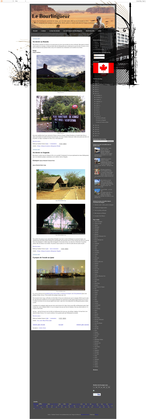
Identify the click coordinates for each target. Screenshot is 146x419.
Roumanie (97, 341)
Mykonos (95, 405)
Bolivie (96, 238)
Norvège (96, 321)
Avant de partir (90, 31)
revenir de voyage (42, 405)
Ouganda (59, 251)
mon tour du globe (36, 407)
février (97, 116)
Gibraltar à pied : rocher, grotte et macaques (106, 148)
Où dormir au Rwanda (41, 42)
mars (97, 114)
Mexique (96, 314)
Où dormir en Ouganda (41, 152)
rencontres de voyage (79, 405)
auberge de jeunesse (76, 404)
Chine (96, 249)
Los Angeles (55, 405)
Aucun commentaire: (54, 248)
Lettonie (96, 303)
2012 (96, 133)
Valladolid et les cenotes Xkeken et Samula (106, 159)
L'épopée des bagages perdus (101, 207)
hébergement (53, 146)
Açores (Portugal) (98, 221)
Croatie (96, 254)
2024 (96, 85)
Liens (99, 31)
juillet (97, 105)
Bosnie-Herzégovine (99, 239)
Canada (96, 245)
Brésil (96, 241)
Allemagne (97, 227)
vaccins (111, 407)
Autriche (96, 232)
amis (60, 405)
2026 (96, 81)
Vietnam (96, 366)
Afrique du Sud (98, 223)
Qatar (50, 320)
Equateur (96, 263)
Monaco (96, 316)
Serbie (96, 348)
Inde (95, 288)
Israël (96, 296)
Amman (49, 407)
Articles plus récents (39, 325)
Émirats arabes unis (99, 261)
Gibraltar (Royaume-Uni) (100, 276)
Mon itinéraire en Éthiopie (100, 213)
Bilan (84, 404)
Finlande (96, 272)
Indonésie (97, 290)
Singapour (97, 350)
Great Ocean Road (88, 405)
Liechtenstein (97, 305)
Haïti (96, 281)
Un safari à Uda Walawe (100, 216)
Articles (97, 55)
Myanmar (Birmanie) (99, 319)
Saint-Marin (97, 346)
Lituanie (96, 306)
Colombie (97, 250)
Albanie (96, 225)
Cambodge (97, 243)
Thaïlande (97, 359)
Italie (96, 297)
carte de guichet (96, 407)
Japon (96, 299)
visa (62, 404)
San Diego (101, 405)
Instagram (97, 45)
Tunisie (96, 361)
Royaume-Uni (97, 343)
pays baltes (44, 407)
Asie (38, 320)
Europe (35, 404)
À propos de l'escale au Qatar (43, 257)
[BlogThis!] (61, 144)
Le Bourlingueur (51, 16)
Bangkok (49, 405)
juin (97, 107)
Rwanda (58, 146)
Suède (96, 355)
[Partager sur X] (63, 144)
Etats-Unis (97, 268)
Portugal (96, 335)
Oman (96, 325)
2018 (96, 91)
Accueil (35, 31)
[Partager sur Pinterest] (65, 144)
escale (41, 320)
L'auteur (43, 31)
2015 (96, 127)
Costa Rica (97, 252)
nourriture (72, 405)
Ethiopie (96, 270)
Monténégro (97, 317)
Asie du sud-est (54, 404)
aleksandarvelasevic (85, 414)
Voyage (104, 404)
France (96, 274)
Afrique (38, 146)
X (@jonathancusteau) (99, 49)
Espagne (96, 265)
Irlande (96, 292)
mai (97, 110)
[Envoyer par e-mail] (60, 144)
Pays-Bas (96, 328)
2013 (96, 131)
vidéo (67, 404)
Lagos (64, 407)
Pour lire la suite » (37, 141)
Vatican (96, 364)
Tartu (82, 407)
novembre (98, 97)
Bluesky (96, 42)
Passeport (77, 407)
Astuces (54, 407)
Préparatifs (94, 404)
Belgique (96, 234)
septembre (98, 101)
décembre (98, 95)
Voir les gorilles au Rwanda (100, 210)
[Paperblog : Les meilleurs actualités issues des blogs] (97, 395)
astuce (99, 404)
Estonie (96, 267)
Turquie (96, 363)
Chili (96, 247)
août (97, 103)
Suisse (96, 357)
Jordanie (96, 301)
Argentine (97, 229)
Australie (96, 230)
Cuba (96, 256)
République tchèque (99, 339)
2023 (96, 87)
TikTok (96, 47)
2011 (96, 135)
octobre (98, 99)
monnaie (106, 407)
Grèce (96, 278)
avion (90, 407)
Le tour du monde (54, 31)
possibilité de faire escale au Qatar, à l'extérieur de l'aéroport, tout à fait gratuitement (63, 293)
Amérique (44, 404)
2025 (96, 83)
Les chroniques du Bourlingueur (72, 31)
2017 (96, 93)
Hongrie (96, 285)
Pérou (96, 330)
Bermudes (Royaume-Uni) (100, 236)
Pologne (96, 332)
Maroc (96, 312)
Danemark (97, 258)
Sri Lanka (97, 354)
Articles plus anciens (82, 325)
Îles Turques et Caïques (99, 287)
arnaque (86, 407)
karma (110, 405)
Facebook (97, 44)
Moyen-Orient (46, 320)
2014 (96, 129)
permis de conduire (38, 408)
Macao (96, 310)
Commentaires (98, 58)
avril (97, 112)
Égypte (96, 259)
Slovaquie (97, 352)
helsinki (105, 405)
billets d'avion (65, 405)
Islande (96, 294)
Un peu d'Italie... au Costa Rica (106, 190)
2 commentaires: (53, 143)
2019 (96, 89)
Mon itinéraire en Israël (106, 180)
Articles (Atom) (42, 328)
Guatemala (97, 279)
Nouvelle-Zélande (98, 323)
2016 (96, 125)
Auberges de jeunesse (45, 146)
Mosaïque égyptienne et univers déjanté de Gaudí (106, 170)
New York (72, 407)
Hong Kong (97, 283)
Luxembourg (97, 308)
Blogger (96, 414)
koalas (102, 407)
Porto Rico (97, 334)
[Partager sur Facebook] (64, 144)
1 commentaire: (53, 318)
